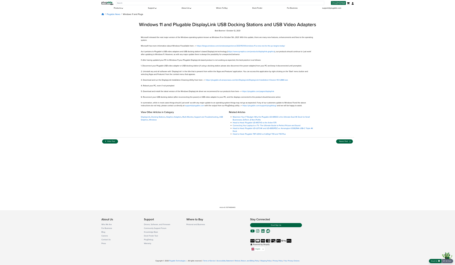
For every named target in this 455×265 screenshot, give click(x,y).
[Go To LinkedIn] (263, 232)
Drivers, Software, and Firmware (157, 224)
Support (151, 8)
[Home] (102, 14)
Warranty (147, 243)
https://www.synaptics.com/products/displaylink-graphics (251, 51)
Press (103, 243)
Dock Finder (257, 8)
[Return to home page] (107, 3)
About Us (185, 8)
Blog (103, 232)
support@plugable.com (331, 8)
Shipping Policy (266, 261)
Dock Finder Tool (151, 236)
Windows (153, 120)
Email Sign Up (276, 225)
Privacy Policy (278, 261)
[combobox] (220, 3)
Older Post (111, 141)
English (257, 249)
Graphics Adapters (173, 117)
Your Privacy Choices (292, 261)
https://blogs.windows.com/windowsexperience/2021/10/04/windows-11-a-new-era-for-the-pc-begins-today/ (241, 46)
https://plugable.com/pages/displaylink (258, 91)
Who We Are (106, 224)
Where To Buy (222, 8)
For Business (292, 8)
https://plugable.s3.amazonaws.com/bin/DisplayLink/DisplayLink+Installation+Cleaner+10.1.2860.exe (247, 80)
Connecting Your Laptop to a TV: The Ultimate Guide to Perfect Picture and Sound (266, 125)
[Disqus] (227, 175)
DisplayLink (145, 117)
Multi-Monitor (187, 117)
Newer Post (343, 141)
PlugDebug (148, 239)
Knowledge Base (151, 232)
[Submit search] (327, 3)
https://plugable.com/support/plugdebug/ (259, 105)
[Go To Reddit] (268, 232)
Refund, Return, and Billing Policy (247, 261)
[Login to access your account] (352, 3)
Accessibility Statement (225, 261)
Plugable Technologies (177, 261)
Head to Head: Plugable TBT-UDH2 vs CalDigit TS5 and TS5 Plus (259, 134)
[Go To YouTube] (252, 232)
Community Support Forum (155, 228)
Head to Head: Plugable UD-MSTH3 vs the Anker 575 (254, 122)
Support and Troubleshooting (206, 117)
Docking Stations (158, 117)
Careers (104, 236)
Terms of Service (209, 261)
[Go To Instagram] (257, 232)
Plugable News (113, 14)
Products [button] (117, 8)
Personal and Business (195, 224)
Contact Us (106, 239)
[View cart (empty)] (348, 3)
